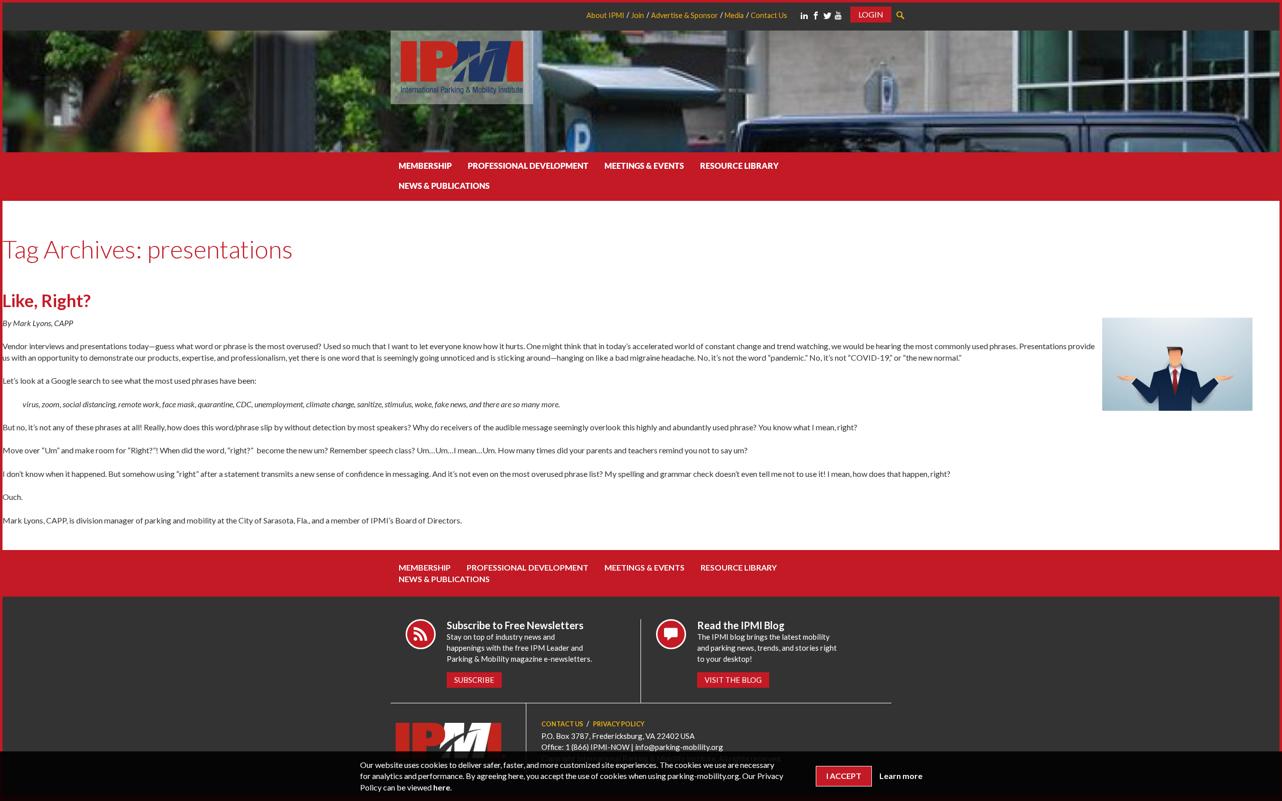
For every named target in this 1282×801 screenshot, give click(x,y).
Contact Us (769, 15)
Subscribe (474, 679)
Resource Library (739, 165)
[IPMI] (462, 66)
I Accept (843, 775)
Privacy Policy (619, 724)
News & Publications (444, 185)
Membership (425, 165)
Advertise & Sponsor (684, 15)
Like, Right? (47, 300)
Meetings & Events (644, 165)
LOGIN (870, 14)
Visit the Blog (733, 679)
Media (734, 15)
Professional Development (528, 165)
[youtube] (838, 16)
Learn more (900, 775)
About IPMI (605, 15)
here (441, 787)
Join (637, 15)
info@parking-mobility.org (679, 746)
